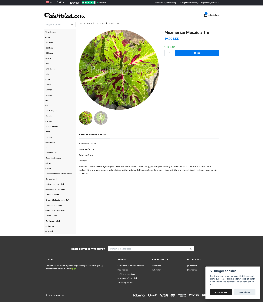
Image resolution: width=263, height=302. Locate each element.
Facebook (193, 273)
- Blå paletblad (51, 186)
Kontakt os (49, 233)
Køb (198, 60)
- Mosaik (48, 92)
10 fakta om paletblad (126, 281)
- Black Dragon (51, 118)
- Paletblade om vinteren (55, 218)
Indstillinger (244, 292)
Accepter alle (221, 292)
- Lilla (47, 81)
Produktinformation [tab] (93, 141)
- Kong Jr (48, 144)
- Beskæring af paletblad (55, 197)
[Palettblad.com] (92, 19)
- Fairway (48, 128)
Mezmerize (91, 30)
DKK (59, 2)
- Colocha (48, 123)
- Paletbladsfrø (51, 223)
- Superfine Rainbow (53, 165)
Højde (47, 45)
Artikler (48, 176)
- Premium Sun (51, 160)
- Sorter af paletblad (53, 202)
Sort (46, 113)
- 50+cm (48, 66)
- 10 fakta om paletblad (54, 191)
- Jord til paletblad (52, 228)
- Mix (46, 155)
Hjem (81, 30)
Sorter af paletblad (125, 290)
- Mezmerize (50, 149)
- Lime (47, 87)
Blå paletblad (123, 277)
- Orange (48, 97)
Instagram (193, 277)
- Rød (47, 107)
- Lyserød (48, 102)
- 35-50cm (49, 60)
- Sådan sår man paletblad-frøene (58, 181)
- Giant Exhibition (51, 134)
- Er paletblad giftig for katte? (57, 207)
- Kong (47, 139)
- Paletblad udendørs (53, 212)
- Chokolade (50, 76)
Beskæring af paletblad (127, 285)
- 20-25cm (49, 50)
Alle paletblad (50, 39)
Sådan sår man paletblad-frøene (131, 273)
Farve (47, 71)
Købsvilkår (49, 239)
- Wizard (48, 170)
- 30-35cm (49, 55)
